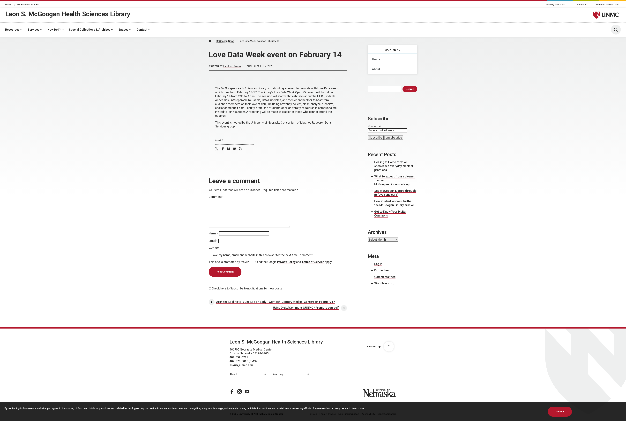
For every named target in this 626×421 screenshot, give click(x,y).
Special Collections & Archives (89, 29)
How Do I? (54, 29)
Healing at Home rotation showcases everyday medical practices (393, 166)
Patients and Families (607, 4)
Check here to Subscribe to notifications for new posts (246, 288)
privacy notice (339, 408)
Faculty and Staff (555, 4)
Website (214, 248)
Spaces (123, 29)
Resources (12, 29)
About (376, 69)
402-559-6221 (239, 357)
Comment (216, 196)
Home (376, 59)
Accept (560, 411)
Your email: (375, 126)
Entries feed (382, 270)
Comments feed (384, 277)
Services (33, 29)
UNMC (8, 4)
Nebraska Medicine (27, 4)
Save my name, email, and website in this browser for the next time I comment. (262, 255)
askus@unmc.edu (241, 365)
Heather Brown (232, 66)
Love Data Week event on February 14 (259, 41)
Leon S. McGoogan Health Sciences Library (67, 14)
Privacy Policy (286, 262)
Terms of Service (313, 262)
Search (410, 89)
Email (213, 240)
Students (582, 4)
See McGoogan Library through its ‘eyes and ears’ (395, 192)
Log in (378, 264)
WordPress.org (384, 283)
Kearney (278, 374)
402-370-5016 (239, 361)
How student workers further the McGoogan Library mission (394, 203)
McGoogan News (225, 41)
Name (213, 233)
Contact (141, 29)
